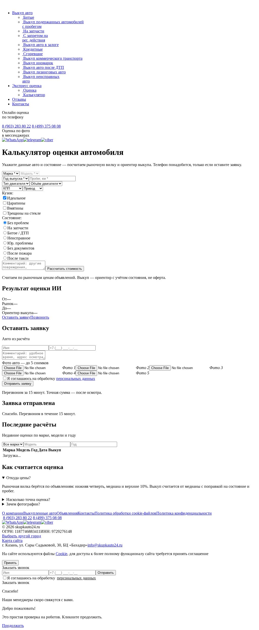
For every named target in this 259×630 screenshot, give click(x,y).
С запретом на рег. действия (35, 37)
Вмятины (15, 208)
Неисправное (18, 238)
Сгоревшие (32, 54)
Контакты (20, 104)
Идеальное (16, 198)
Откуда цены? (18, 478)
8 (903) (16, 126)
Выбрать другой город (21, 536)
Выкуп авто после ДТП (43, 67)
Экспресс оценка (26, 86)
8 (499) (46, 126)
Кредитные (32, 49)
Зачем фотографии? (23, 504)
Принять (10, 563)
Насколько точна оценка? (28, 499)
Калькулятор (33, 95)
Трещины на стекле (24, 213)
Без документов (20, 248)
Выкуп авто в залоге (40, 45)
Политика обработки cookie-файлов (125, 513)
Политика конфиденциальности (184, 513)
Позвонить (39, 317)
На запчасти (33, 31)
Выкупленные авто (40, 513)
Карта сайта (12, 540)
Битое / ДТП (18, 233)
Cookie (61, 554)
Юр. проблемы (20, 243)
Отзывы (19, 99)
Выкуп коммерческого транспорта (52, 58)
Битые (28, 17)
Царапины (16, 203)
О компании (12, 513)
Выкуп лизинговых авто (44, 72)
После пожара (19, 253)
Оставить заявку (16, 317)
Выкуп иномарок (37, 63)
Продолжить (13, 625)
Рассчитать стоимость (64, 269)
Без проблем (18, 223)
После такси (18, 258)
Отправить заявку (17, 383)
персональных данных (75, 378)
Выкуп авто (22, 13)
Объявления (67, 513)
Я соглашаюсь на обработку (51, 378)
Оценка (29, 90)
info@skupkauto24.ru (105, 545)
